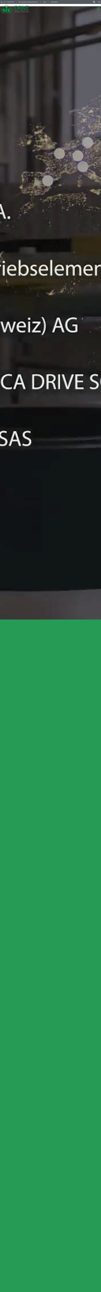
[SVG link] (15, 9)
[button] (94, 2)
